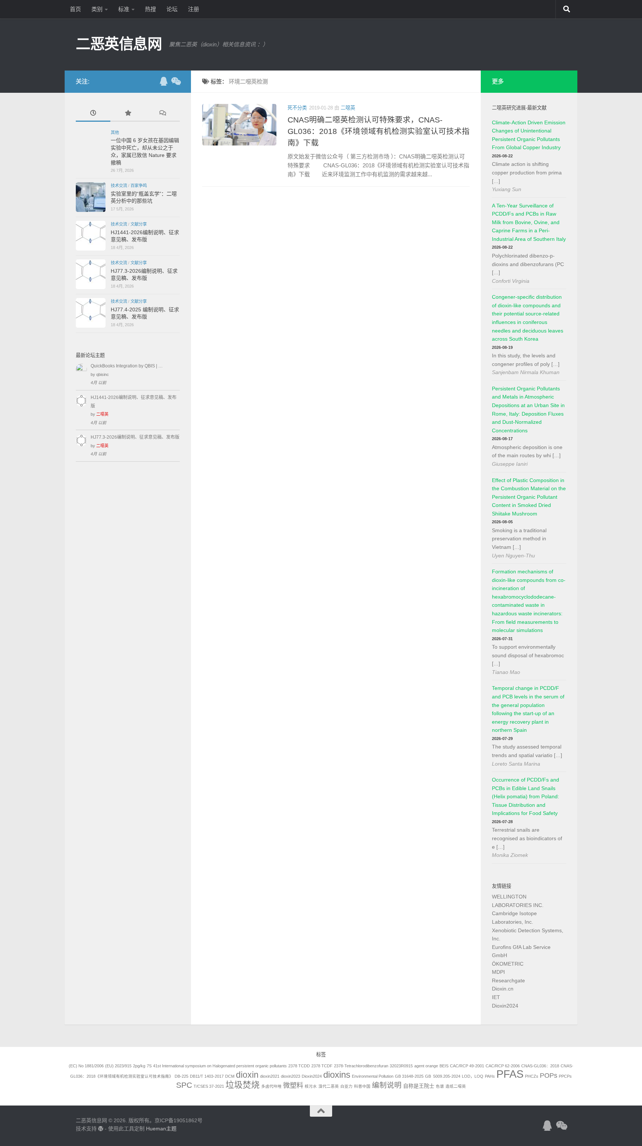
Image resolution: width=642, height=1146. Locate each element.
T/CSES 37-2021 (209, 1086)
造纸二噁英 (455, 1086)
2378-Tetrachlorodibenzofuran (361, 1066)
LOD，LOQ (472, 1076)
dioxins (336, 1075)
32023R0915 (401, 1066)
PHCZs (531, 1076)
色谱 (440, 1086)
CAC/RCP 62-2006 (503, 1066)
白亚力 (346, 1086)
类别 (97, 9)
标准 (123, 9)
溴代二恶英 (328, 1086)
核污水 (311, 1086)
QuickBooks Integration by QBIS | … (127, 366)
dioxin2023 (290, 1076)
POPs (548, 1075)
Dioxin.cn (502, 989)
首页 (75, 9)
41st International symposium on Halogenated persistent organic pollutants (220, 1066)
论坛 (172, 9)
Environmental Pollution (372, 1076)
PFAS (509, 1074)
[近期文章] (93, 114)
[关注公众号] (175, 81)
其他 (115, 132)
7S (149, 1066)
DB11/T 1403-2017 (207, 1076)
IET (496, 997)
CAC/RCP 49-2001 (467, 1066)
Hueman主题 (161, 1129)
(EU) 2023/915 (118, 1066)
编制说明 (387, 1085)
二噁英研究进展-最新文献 (519, 108)
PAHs (490, 1076)
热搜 (150, 9)
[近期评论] (162, 114)
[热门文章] (127, 114)
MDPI (498, 972)
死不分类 (297, 108)
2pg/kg (139, 1066)
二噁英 (348, 108)
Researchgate (508, 980)
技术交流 (119, 185)
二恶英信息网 (119, 44)
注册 (193, 9)
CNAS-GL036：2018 (540, 1066)
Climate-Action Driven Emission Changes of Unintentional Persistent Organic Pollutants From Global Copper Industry (528, 135)
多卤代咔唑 (271, 1086)
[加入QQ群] (163, 81)
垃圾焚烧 (243, 1085)
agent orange (426, 1066)
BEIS (444, 1066)
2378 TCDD (299, 1066)
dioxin (247, 1075)
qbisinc (102, 374)
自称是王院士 (418, 1086)
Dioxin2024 (505, 1006)
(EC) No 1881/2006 (86, 1066)
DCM (229, 1076)
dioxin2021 (269, 1076)
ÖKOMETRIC (507, 964)
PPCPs (565, 1076)
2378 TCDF (322, 1066)
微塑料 (293, 1085)
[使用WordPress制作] (100, 1128)
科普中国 (362, 1086)
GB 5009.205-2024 (442, 1076)
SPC (184, 1085)
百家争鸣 (138, 185)
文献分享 (138, 224)
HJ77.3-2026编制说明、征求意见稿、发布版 (135, 437)
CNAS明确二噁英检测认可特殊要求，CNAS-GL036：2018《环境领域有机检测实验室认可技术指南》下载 (379, 131)
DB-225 (181, 1076)
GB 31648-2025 (409, 1076)
